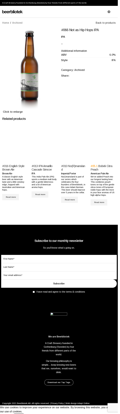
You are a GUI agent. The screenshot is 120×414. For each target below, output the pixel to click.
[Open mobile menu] (114, 12)
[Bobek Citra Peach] (103, 144)
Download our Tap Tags (59, 382)
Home (5, 22)
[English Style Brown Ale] (14, 144)
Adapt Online (83, 403)
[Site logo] (12, 11)
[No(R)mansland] (73, 144)
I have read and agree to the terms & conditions (60, 292)
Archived (17, 22)
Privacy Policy (57, 403)
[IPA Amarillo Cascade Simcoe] (44, 144)
